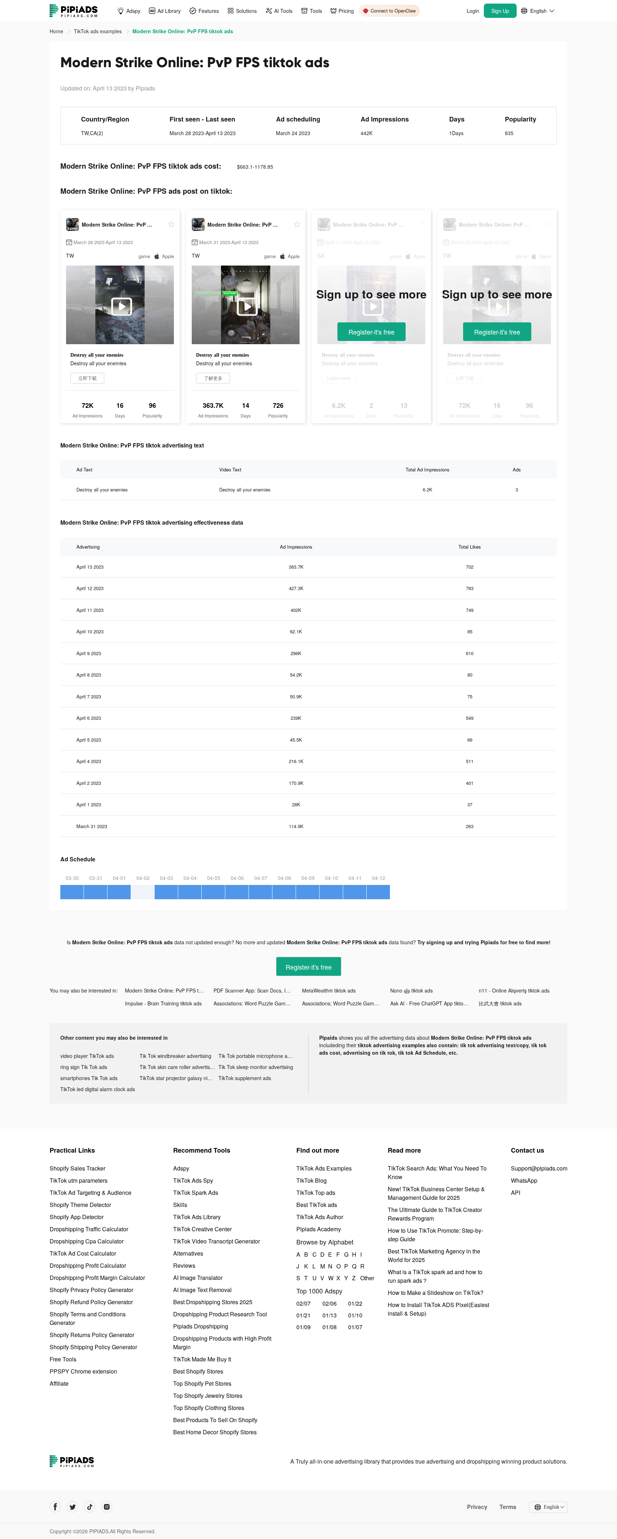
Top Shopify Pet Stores (202, 1383)
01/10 (355, 1315)
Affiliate (59, 1383)
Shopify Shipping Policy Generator (93, 1347)
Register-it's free (371, 331)
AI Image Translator (197, 1277)
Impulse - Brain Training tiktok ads (163, 1003)
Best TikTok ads (316, 1205)
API (515, 1192)
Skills (180, 1205)
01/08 (329, 1327)
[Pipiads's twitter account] (72, 1507)
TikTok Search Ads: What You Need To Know (437, 1172)
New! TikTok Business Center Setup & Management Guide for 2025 (436, 1193)
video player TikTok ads (87, 1055)
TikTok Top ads (315, 1192)
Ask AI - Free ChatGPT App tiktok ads (433, 1003)
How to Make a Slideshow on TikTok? (435, 1292)
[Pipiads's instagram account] (106, 1507)
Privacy (477, 1506)
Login (473, 10)
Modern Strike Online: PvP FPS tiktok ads (169, 990)
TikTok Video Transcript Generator (216, 1241)
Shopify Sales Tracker (77, 1168)
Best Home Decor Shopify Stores (215, 1432)
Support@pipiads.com (539, 1168)
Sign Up (500, 10)
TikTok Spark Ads (195, 1192)
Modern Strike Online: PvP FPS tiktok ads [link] (182, 31)
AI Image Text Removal (202, 1290)
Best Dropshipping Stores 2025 (212, 1302)
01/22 (355, 1303)
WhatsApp (524, 1180)
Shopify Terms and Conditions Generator (88, 1318)
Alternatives (188, 1253)
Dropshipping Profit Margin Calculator (97, 1277)
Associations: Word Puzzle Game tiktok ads (258, 1003)
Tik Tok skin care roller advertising (178, 1066)
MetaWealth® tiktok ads (329, 990)
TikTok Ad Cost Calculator (83, 1253)
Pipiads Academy (318, 1229)
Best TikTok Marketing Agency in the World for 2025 (434, 1255)
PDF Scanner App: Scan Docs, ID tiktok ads (258, 990)
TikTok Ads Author (319, 1217)
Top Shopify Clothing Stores (208, 1408)
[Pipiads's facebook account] (55, 1507)
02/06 (329, 1303)
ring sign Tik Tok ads (83, 1066)
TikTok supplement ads (245, 1078)
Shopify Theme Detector (80, 1205)
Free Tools (63, 1359)
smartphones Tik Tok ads (88, 1078)
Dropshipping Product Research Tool (220, 1314)
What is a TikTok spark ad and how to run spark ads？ (435, 1276)
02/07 (303, 1303)
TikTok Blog (311, 1180)
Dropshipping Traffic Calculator (89, 1229)
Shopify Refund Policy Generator (91, 1302)
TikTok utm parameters (78, 1180)
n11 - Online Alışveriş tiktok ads (514, 990)
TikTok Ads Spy (193, 1180)
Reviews (184, 1265)
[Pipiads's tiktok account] (89, 1507)
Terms (508, 1506)
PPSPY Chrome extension (83, 1371)
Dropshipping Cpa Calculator (87, 1241)
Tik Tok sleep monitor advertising (256, 1066)
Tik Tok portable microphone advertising (258, 1055)
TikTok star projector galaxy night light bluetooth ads (179, 1078)
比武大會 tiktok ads (500, 1003)
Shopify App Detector (77, 1217)
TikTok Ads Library (197, 1217)
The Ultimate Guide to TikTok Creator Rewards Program (435, 1214)
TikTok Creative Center (202, 1229)
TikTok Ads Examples (324, 1168)
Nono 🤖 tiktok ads (411, 990)
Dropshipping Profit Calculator (88, 1265)
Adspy (181, 1168)
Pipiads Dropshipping (200, 1326)
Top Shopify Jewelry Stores (207, 1395)
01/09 (303, 1327)
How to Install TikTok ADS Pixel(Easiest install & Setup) (438, 1309)
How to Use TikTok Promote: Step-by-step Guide (435, 1234)
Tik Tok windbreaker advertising (175, 1055)
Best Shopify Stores (198, 1371)
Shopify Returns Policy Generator (92, 1335)
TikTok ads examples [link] (98, 31)
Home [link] (57, 31)
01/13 (329, 1315)
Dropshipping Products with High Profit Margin (222, 1342)
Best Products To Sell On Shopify (215, 1420)
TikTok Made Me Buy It (202, 1359)
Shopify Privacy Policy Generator (91, 1290)
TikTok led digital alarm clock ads (97, 1089)
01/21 (303, 1315)
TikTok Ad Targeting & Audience (90, 1192)
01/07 (355, 1327)
